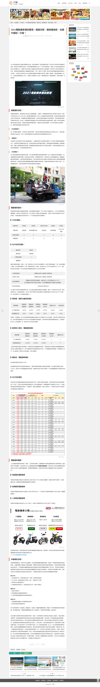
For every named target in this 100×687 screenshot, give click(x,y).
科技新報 (62, 107)
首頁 (12, 22)
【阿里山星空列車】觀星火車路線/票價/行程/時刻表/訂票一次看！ (83, 56)
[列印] (50, 36)
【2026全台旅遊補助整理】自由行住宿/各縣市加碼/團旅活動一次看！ (30, 669)
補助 (15, 653)
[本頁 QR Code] (98, 682)
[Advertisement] (37, 50)
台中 (74, 73)
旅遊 (80, 3)
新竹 (83, 71)
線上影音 (70, 3)
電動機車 (26, 653)
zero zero (62, 204)
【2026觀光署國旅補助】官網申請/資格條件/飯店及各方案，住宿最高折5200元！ (44, 669)
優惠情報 (85, 3)
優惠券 (84, 68)
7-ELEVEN (75, 77)
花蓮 (73, 69)
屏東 (81, 66)
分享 (43, 644)
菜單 (81, 75)
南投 (72, 73)
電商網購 (64, 3)
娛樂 (75, 3)
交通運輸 (16, 22)
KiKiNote (62, 456)
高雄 (77, 73)
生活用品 (22, 22)
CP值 (15, 2)
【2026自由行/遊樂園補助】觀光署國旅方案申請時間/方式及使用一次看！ (16, 669)
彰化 (76, 66)
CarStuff (62, 547)
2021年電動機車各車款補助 (19, 555)
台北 (80, 79)
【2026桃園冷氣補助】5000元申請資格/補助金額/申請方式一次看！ (58, 669)
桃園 (86, 73)
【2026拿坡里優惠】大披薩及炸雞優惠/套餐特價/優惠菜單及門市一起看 (83, 42)
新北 (80, 68)
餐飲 (59, 3)
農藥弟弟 (27, 36)
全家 (84, 77)
